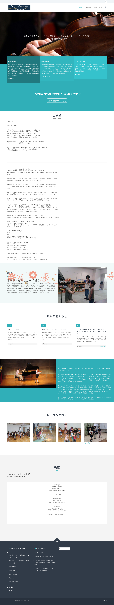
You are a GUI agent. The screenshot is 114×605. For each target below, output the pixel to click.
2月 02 (9, 325)
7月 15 (43, 325)
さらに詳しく (11, 78)
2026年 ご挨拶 (13, 329)
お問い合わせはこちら (57, 100)
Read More (34, 344)
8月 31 (78, 325)
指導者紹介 (45, 61)
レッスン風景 (87, 443)
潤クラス (12, 570)
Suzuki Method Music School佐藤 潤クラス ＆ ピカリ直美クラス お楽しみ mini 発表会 (91, 331)
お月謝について (14, 578)
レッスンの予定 (14, 581)
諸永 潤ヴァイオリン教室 (20, 600)
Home (80, 7)
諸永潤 (11, 344)
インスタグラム (98, 7)
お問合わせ (88, 7)
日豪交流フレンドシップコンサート (54, 329)
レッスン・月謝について (83, 61)
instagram (105, 600)
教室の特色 (12, 61)
